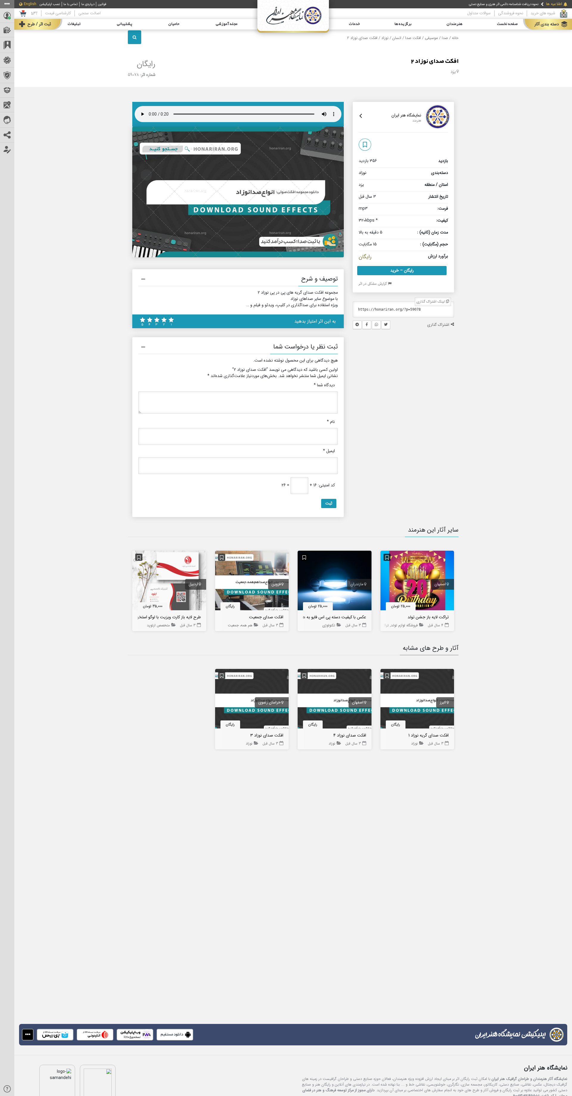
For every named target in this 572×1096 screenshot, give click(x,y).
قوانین (102, 4)
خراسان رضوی (269, 702)
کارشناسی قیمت (58, 13)
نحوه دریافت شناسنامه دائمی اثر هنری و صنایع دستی (503, 4)
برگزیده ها (403, 24)
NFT (34, 13)
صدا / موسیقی (436, 38)
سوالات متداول (479, 13)
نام (331, 422)
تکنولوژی (328, 625)
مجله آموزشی (226, 24)
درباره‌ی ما (87, 4)
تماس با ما (70, 4)
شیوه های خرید (543, 13)
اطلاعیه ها (554, 4)
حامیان (173, 24)
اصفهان (440, 584)
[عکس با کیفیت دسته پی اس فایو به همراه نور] (335, 581)
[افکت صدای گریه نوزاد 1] (417, 700)
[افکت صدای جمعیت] (252, 581)
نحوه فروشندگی (510, 13)
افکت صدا (413, 38)
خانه (455, 38)
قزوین (276, 584)
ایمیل (329, 451)
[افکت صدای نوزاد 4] (335, 700)
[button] (238, 280)
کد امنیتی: (326, 485)
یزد (453, 71)
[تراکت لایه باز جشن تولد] (417, 581)
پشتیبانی (124, 24)
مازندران (357, 584)
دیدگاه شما (324, 385)
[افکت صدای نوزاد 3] (252, 700)
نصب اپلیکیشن (50, 4)
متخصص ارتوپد (158, 625)
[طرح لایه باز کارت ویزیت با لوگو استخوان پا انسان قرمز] (169, 581)
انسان (396, 38)
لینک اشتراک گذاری (431, 301)
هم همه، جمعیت (240, 625)
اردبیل (193, 584)
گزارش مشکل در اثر (373, 284)
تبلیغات (74, 24)
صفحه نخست (507, 24)
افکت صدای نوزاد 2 (434, 61)
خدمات (354, 24)
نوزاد (384, 38)
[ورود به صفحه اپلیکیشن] (27, 1034)
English (30, 4)
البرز (443, 702)
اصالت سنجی (89, 13)
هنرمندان (454, 24)
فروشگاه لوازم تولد (404, 625)
